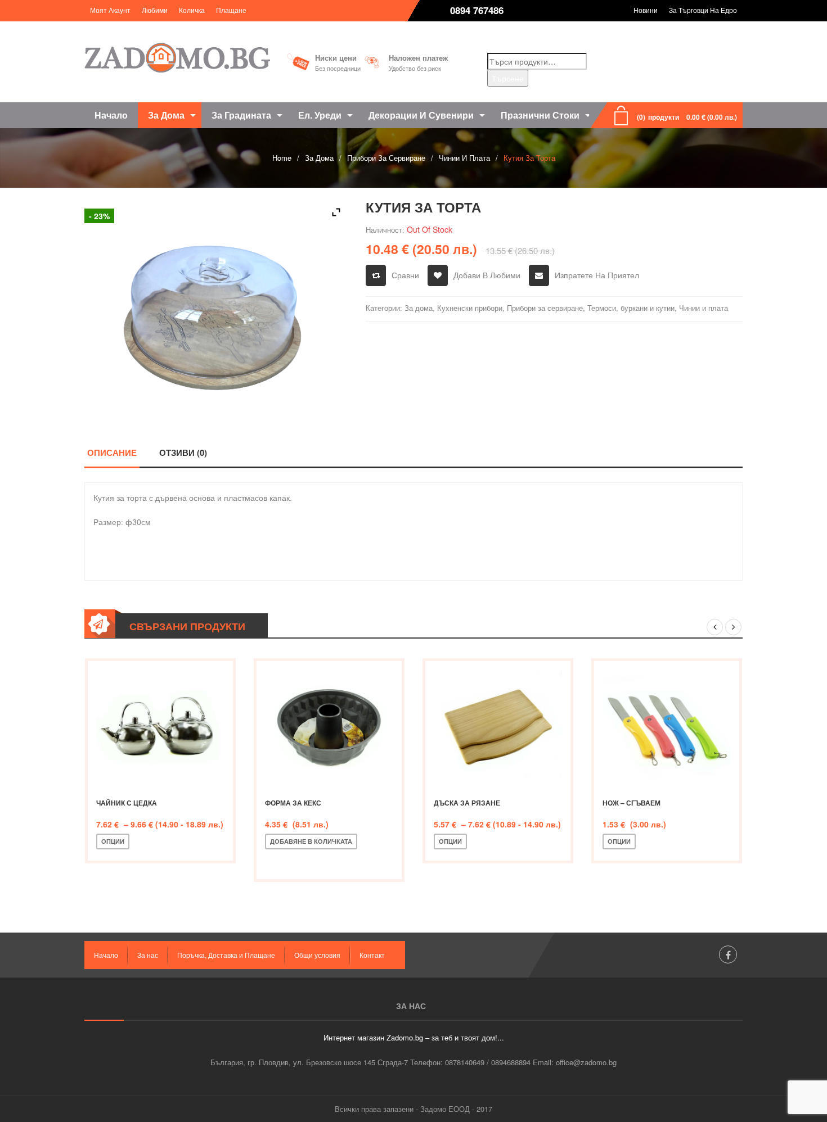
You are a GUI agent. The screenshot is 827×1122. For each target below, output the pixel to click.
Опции (112, 841)
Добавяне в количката (311, 841)
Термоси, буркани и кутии (631, 307)
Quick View (214, 841)
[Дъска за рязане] (498, 725)
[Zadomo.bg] (177, 58)
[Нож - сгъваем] (667, 725)
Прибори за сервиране (386, 157)
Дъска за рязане (467, 803)
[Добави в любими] (177, 841)
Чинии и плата (464, 157)
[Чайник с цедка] (160, 725)
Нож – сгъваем (631, 803)
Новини (645, 10)
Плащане (231, 10)
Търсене (508, 78)
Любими (155, 10)
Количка (192, 10)
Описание (112, 452)
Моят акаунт (110, 10)
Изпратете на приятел (597, 274)
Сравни (405, 274)
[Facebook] (728, 954)
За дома (319, 157)
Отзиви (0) (183, 452)
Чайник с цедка (126, 803)
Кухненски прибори (469, 307)
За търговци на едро (703, 10)
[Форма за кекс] (329, 725)
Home (281, 157)
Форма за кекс (293, 803)
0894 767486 (477, 10)
